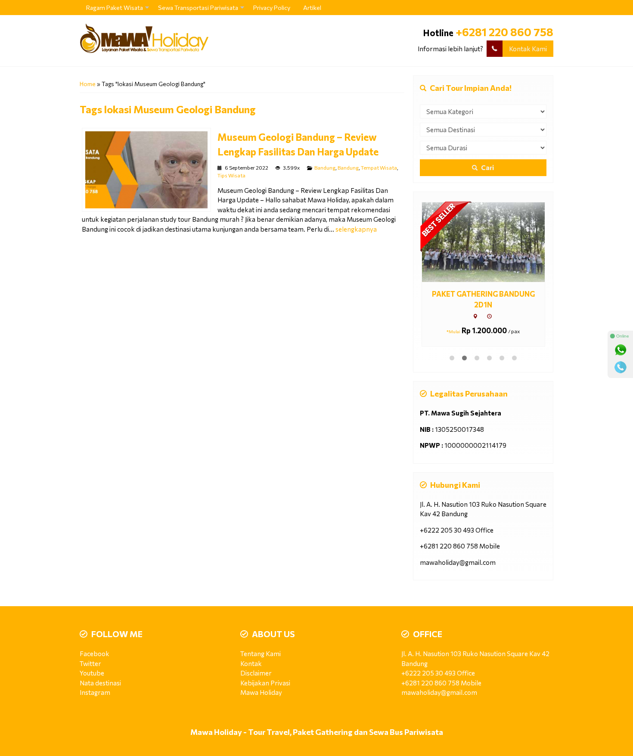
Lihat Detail (491, 241)
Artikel (312, 7)
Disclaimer (256, 673)
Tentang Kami (260, 653)
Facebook (94, 653)
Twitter (90, 663)
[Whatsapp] (620, 350)
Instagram (95, 692)
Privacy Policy (271, 7)
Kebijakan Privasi (265, 683)
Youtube (92, 673)
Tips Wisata (231, 175)
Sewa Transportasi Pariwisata (198, 7)
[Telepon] (620, 367)
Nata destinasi (100, 683)
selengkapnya (356, 229)
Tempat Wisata (379, 167)
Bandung (324, 167)
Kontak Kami (528, 49)
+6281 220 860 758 (504, 31)
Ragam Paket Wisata (114, 7)
